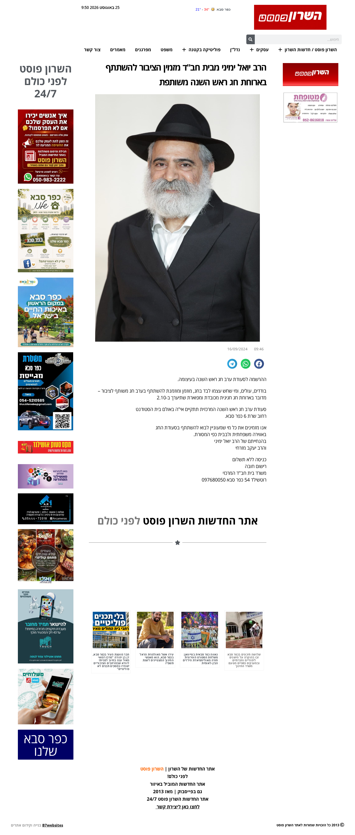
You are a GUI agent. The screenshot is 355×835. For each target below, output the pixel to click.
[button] (259, 364)
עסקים (262, 49)
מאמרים (117, 49)
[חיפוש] (250, 39)
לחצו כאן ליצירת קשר (178, 807)
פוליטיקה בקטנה (204, 49)
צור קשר (92, 49)
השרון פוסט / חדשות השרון (311, 49)
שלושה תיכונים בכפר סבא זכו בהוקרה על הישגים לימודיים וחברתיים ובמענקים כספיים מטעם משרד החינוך (244, 660)
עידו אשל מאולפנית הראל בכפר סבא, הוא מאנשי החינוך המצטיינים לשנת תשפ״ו (157, 658)
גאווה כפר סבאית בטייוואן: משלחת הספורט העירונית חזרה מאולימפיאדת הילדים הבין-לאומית (200, 658)
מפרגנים (143, 49)
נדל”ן (235, 49)
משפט (166, 49)
